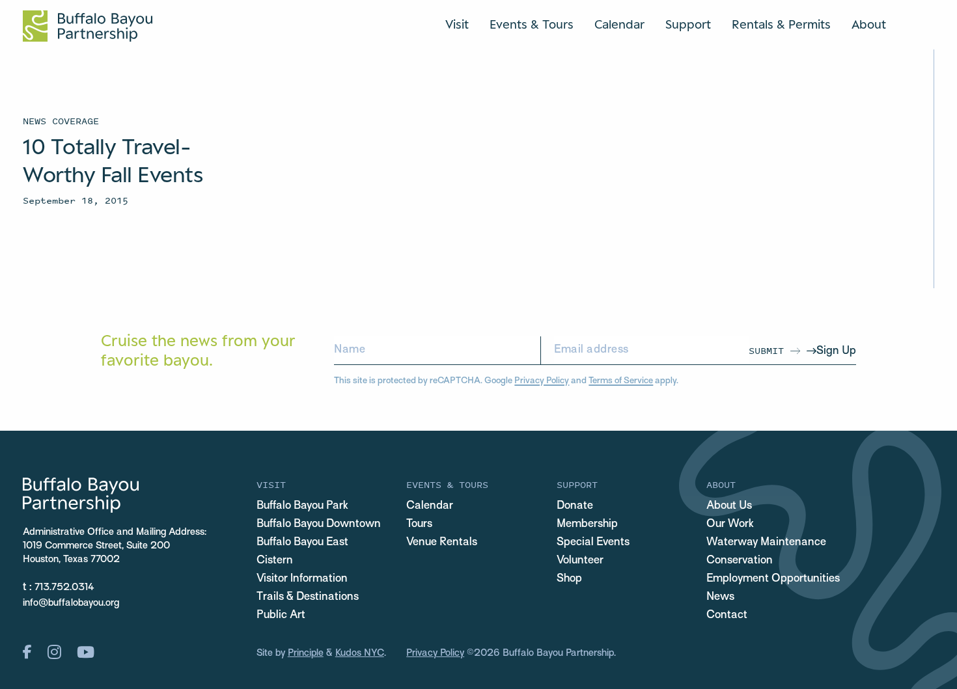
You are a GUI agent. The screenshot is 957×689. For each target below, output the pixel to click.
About (869, 24)
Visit (457, 24)
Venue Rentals (441, 542)
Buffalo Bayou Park (302, 506)
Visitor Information (302, 579)
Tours (419, 524)
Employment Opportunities (773, 579)
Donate (575, 506)
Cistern (275, 561)
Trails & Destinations (308, 597)
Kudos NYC (359, 653)
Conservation (739, 561)
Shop (569, 579)
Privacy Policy (541, 381)
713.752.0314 (64, 587)
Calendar (619, 24)
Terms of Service (621, 381)
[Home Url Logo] (87, 26)
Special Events (593, 542)
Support (688, 24)
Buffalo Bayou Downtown (319, 524)
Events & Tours (532, 24)
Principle (306, 653)
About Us (729, 506)
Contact (726, 615)
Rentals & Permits (781, 24)
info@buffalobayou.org (71, 603)
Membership (587, 524)
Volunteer (580, 561)
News (720, 597)
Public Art (281, 615)
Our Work (730, 524)
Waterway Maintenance (766, 542)
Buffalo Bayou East (302, 542)
